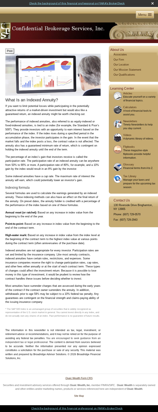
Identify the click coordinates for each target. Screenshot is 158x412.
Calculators (130, 107)
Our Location (121, 64)
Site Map (79, 395)
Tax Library (129, 176)
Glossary (128, 164)
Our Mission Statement (127, 69)
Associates (120, 54)
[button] (145, 14)
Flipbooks (129, 146)
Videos (127, 135)
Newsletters (130, 121)
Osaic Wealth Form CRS (79, 378)
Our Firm (119, 59)
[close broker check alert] (152, 3)
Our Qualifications (124, 74)
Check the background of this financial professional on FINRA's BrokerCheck (77, 3)
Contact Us (122, 200)
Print (10, 51)
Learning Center (122, 88)
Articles (127, 93)
